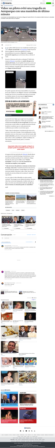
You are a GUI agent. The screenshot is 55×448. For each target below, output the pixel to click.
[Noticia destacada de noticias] (9, 393)
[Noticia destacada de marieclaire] (27, 393)
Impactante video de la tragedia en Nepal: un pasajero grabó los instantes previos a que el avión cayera (21, 147)
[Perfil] (7, 390)
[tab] (6, 242)
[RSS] (31, 431)
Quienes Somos (18, 441)
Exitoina (25, 436)
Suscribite (48, 3)
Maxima (43, 439)
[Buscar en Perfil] (53, 0)
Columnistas (42, 104)
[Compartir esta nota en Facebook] (2, 45)
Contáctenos (23, 441)
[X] (23, 431)
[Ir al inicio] (7, 3)
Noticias (19, 436)
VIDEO (2, 5)
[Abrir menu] (1, 3)
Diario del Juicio (34, 436)
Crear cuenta (34, 234)
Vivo (31, 436)
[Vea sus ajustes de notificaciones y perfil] (53, 3)
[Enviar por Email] (2, 54)
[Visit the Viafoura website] (34, 297)
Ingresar (43, 3)
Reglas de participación (36, 441)
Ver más (51, 196)
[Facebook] (20, 431)
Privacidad (27, 441)
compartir (29, 249)
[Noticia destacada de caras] (9, 409)
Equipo (31, 441)
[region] (18, 266)
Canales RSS (13, 441)
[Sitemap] (34, 431)
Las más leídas (43, 169)
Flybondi (12, 61)
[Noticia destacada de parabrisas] (27, 409)
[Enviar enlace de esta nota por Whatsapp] (2, 51)
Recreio (40, 439)
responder (6, 249)
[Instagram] (29, 431)
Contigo (19, 439)
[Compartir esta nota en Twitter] (2, 48)
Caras (22, 436)
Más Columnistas (49, 131)
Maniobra (17, 210)
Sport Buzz (36, 439)
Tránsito (42, 441)
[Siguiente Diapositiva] (35, 223)
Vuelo (13, 210)
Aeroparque (24, 49)
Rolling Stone (31, 439)
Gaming (28, 436)
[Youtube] (26, 431)
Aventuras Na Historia (25, 439)
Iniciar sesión (29, 234)
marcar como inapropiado (34, 250)
